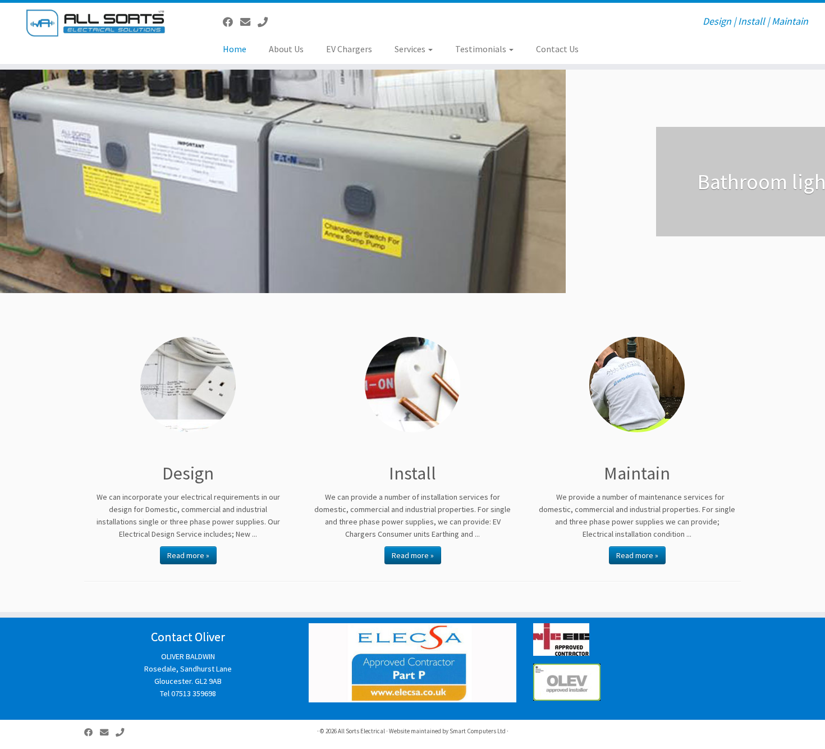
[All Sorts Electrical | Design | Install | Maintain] (95, 22)
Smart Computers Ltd (478, 731)
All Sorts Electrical (361, 731)
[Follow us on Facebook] (231, 22)
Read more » (188, 555)
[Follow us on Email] (249, 22)
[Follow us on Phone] (266, 22)
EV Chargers (349, 48)
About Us (286, 48)
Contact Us (557, 48)
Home (234, 48)
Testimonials (481, 48)
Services (411, 48)
